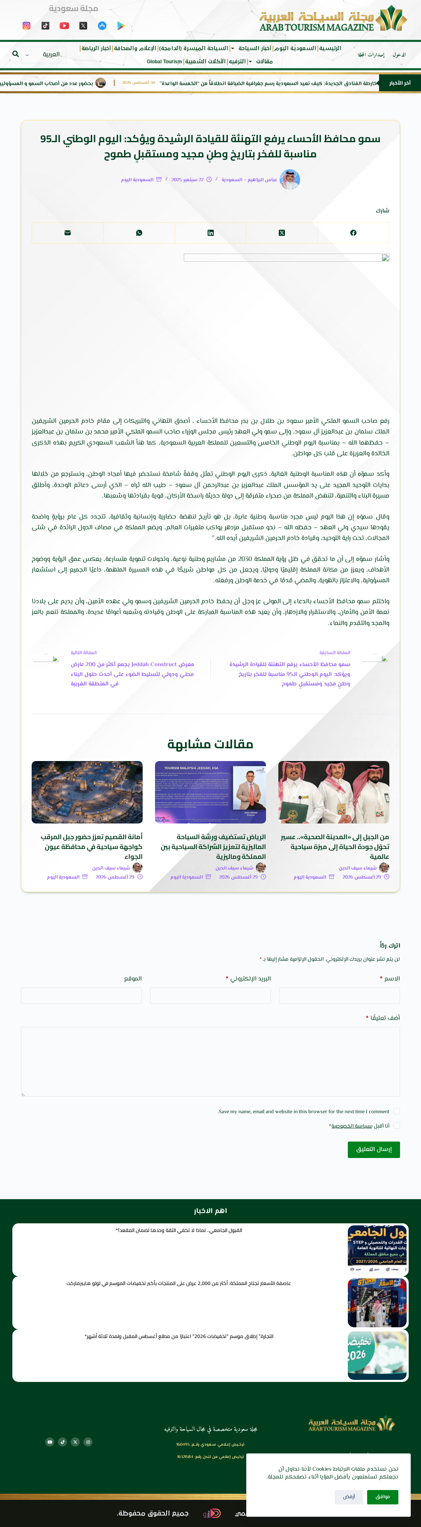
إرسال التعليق (374, 1149)
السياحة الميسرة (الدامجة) (193, 48)
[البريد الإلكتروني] (67, 233)
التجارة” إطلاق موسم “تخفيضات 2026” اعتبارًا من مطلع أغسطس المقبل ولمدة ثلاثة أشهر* (179, 1336)
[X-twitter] (75, 1441)
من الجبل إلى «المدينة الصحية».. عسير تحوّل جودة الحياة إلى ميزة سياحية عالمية (335, 846)
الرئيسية (330, 48)
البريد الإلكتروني (248, 979)
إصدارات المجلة (371, 55)
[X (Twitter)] (281, 233)
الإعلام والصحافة (135, 48)
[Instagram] (88, 1441)
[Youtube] (49, 1441)
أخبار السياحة (254, 48)
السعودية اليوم (295, 48)
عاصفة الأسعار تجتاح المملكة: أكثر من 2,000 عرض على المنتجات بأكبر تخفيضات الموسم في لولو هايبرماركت (179, 1283)
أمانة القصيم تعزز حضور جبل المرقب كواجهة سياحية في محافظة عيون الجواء (92, 846)
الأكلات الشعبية (205, 61)
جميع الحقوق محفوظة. (153, 1514)
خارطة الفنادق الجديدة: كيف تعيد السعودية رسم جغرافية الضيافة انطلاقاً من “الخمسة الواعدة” (295, 84)
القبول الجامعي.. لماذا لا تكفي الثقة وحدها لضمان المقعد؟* (179, 1230)
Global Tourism (164, 61)
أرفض (349, 1497)
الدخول (399, 55)
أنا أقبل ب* (359, 1126)
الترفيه (237, 61)
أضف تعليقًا (383, 1018)
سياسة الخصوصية (351, 1126)
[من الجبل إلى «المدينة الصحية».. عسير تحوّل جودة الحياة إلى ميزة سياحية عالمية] (333, 792)
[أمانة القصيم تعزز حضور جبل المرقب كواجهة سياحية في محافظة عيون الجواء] (87, 792)
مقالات (264, 61)
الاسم (390, 979)
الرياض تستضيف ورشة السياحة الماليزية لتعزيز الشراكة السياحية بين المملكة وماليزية (213, 846)
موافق (382, 1497)
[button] (15, 54)
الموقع (133, 979)
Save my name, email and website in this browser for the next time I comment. (303, 1112)
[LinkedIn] (210, 233)
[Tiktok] (62, 1441)
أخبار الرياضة (96, 48)
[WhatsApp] (139, 233)
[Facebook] (353, 233)
